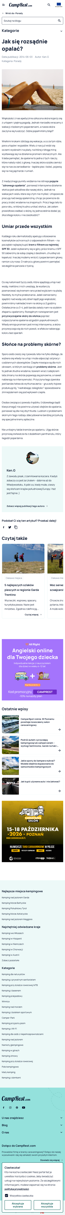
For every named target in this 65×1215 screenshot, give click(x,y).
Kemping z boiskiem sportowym (17, 1012)
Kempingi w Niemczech (13, 944)
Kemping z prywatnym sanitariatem (19, 979)
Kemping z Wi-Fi (9, 1028)
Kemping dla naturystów (13, 974)
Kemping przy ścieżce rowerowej (17, 1061)
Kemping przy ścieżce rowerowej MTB (20, 985)
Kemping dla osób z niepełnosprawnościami (22, 1034)
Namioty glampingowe (12, 1044)
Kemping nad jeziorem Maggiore (17, 919)
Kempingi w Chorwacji (12, 949)
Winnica (6, 1001)
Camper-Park (8, 1017)
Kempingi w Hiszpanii (12, 938)
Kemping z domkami (11, 1077)
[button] (32, 31)
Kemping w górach (10, 1050)
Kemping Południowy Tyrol (14, 908)
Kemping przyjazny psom (13, 1023)
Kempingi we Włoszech (13, 933)
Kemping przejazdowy (12, 996)
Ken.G (45, 56)
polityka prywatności (17, 1189)
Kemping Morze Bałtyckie (14, 902)
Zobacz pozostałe (10, 960)
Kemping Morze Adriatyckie (15, 913)
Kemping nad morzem (12, 1006)
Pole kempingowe (10, 1066)
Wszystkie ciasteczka (21, 1195)
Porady (17, 61)
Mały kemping (8, 1072)
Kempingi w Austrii (10, 954)
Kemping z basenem (11, 990)
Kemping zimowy (10, 1055)
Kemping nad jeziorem (12, 1039)
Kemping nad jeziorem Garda (15, 897)
